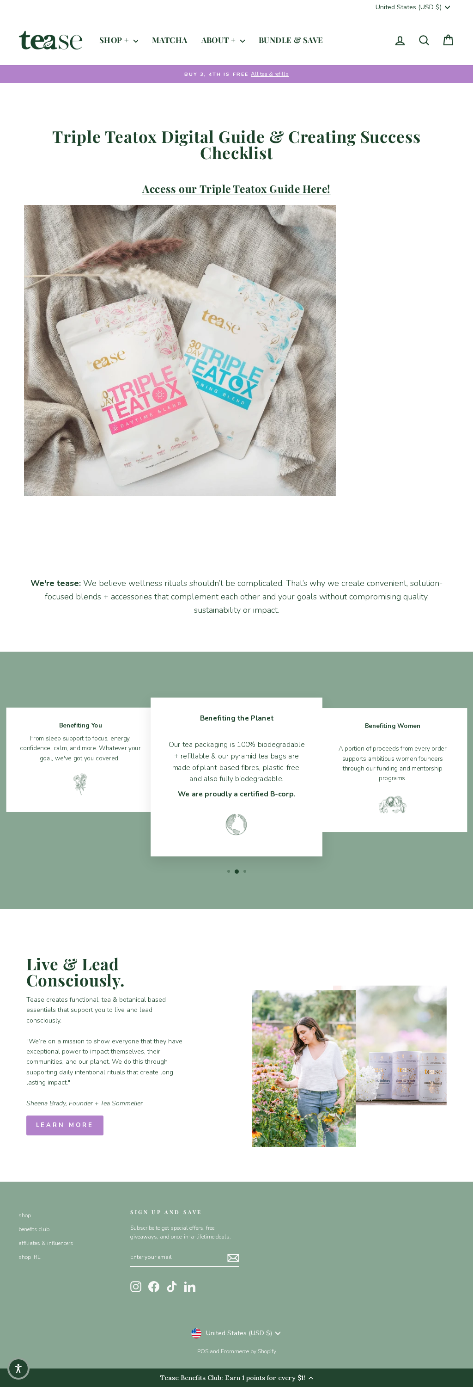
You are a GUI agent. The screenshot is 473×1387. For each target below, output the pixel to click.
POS (202, 1351)
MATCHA (170, 40)
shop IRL (29, 1257)
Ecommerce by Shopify (248, 1351)
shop (24, 1215)
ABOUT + (219, 40)
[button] (18, 1368)
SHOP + (115, 40)
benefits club (33, 1229)
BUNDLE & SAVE (291, 40)
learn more (65, 1125)
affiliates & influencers (45, 1243)
